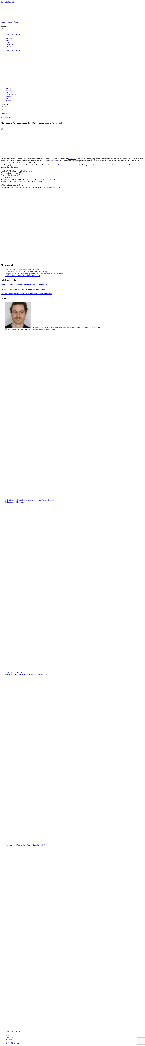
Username (4, 26)
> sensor (12, 34)
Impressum (9, 1037)
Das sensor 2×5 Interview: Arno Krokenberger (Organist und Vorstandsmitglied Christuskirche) (65, 327)
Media (7, 42)
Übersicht (8, 88)
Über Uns (8, 38)
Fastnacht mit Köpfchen (14, 672)
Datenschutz (9, 1039)
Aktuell (8, 90)
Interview (8, 92)
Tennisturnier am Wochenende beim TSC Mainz (22, 270)
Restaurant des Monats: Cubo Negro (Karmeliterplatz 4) (25, 845)
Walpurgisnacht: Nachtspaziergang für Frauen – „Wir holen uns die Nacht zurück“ (34, 274)
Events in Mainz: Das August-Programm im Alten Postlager (26, 272)
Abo (7, 40)
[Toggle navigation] (2, 24)
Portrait (8, 96)
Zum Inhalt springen (8, 2)
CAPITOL (72, 159)
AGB (7, 1035)
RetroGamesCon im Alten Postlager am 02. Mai (22, 276)
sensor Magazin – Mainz (9, 22)
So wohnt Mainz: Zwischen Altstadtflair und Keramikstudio (24, 285)
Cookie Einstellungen (13, 1043)
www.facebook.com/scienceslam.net (64, 165)
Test (6, 98)
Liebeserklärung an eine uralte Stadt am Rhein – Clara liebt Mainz (26, 294)
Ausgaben (9, 44)
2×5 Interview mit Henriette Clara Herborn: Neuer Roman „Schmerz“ (30, 500)
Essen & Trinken (11, 94)
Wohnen (8, 100)
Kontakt (8, 46)
